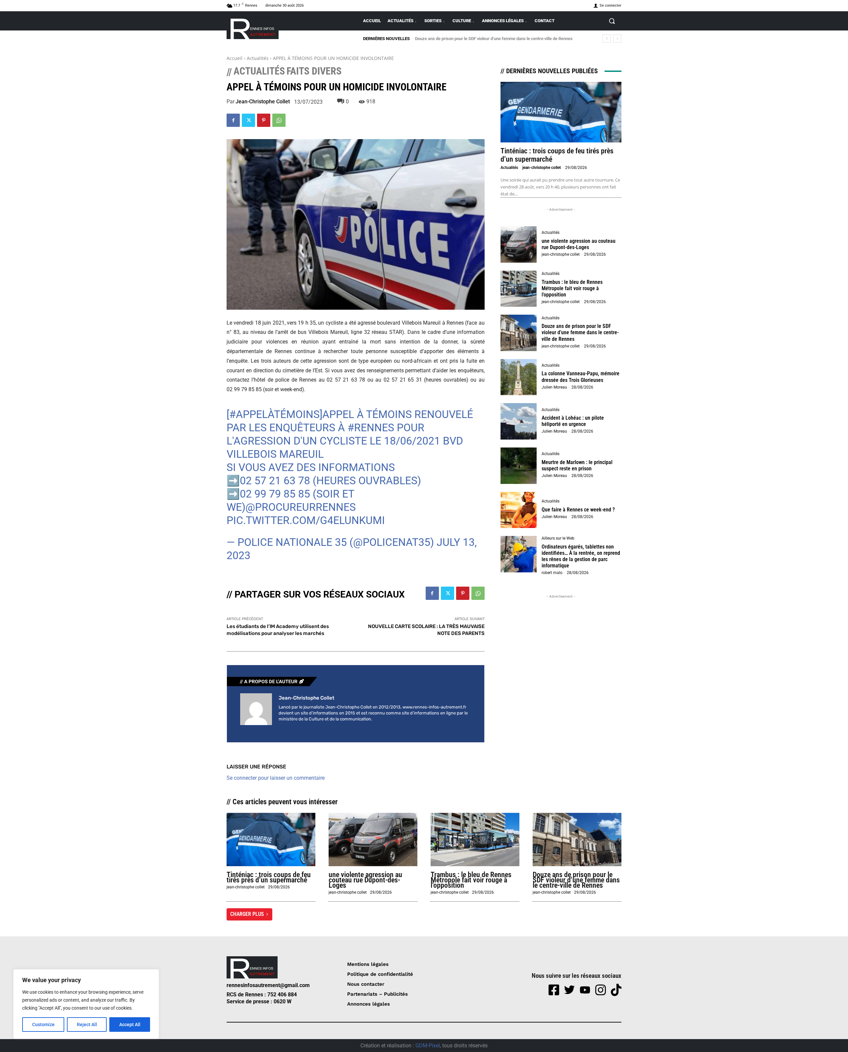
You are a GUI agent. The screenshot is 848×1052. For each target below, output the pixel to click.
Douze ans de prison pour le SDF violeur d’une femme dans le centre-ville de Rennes (493, 38)
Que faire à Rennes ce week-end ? (578, 509)
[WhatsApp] (279, 120)
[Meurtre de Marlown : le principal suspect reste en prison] (519, 465)
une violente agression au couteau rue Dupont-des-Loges (578, 244)
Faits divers (314, 71)
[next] (617, 38)
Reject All (87, 1024)
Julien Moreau (554, 387)
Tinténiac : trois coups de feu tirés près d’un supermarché (269, 877)
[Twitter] (248, 120)
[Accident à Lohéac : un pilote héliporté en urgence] (519, 421)
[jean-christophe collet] (256, 709)
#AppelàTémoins (274, 414)
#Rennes (370, 427)
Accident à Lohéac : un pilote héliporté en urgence (573, 421)
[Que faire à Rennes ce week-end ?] (519, 510)
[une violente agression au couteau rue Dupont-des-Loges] (519, 244)
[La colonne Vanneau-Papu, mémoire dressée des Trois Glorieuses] (519, 377)
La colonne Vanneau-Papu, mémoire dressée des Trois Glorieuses (580, 376)
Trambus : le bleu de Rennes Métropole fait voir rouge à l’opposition (572, 288)
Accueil (234, 58)
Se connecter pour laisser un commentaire (276, 778)
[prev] (607, 38)
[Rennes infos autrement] (253, 27)
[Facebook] (233, 120)
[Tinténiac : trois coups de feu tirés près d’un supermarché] (561, 112)
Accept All (129, 1024)
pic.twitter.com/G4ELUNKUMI (306, 520)
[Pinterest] (263, 120)
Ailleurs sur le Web (558, 538)
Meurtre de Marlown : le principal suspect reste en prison (577, 465)
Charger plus (247, 914)
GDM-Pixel (427, 1045)
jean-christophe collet (263, 101)
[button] (611, 20)
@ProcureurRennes (300, 507)
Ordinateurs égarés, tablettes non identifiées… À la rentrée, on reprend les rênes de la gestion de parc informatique (581, 556)
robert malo (552, 572)
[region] (86, 1004)
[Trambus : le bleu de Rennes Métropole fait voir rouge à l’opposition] (519, 289)
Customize (43, 1024)
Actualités (258, 58)
